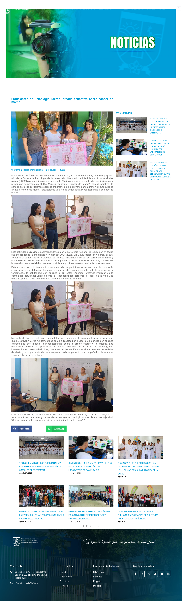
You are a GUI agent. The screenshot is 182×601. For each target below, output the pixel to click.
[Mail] (168, 574)
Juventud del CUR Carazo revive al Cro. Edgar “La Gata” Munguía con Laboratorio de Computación (90, 466)
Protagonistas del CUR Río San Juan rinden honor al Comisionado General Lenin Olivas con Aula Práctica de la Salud (160, 171)
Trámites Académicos (130, 8)
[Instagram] (142, 574)
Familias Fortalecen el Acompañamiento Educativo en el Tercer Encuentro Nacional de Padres (91, 515)
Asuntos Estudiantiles (83, 8)
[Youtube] (161, 574)
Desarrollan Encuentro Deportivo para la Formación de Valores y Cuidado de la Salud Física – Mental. (41, 515)
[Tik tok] (155, 574)
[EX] (148, 574)
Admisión (61, 8)
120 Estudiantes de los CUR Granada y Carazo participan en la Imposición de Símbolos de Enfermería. (40, 466)
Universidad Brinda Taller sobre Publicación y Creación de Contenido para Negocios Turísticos (138, 515)
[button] (179, 9)
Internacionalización (158, 8)
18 (98, 526)
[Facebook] (135, 574)
